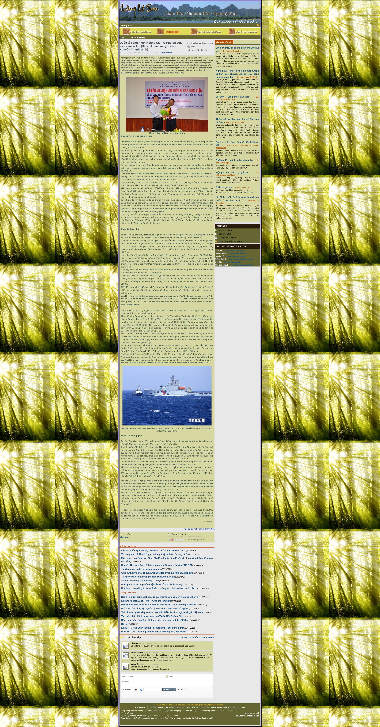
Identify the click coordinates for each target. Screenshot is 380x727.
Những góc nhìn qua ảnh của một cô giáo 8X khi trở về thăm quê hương (158, 604)
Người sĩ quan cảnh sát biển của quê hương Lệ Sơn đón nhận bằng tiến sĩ (159, 597)
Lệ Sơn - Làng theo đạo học (232, 96)
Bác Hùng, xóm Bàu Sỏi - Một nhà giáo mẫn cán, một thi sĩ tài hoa (155, 620)
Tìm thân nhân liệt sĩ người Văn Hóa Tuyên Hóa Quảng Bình (152, 616)
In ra (193, 46)
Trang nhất (126, 25)
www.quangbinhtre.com (241, 259)
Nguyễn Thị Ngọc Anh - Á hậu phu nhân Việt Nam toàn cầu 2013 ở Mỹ (157, 565)
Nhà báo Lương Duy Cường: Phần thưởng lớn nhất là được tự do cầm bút (160, 588)
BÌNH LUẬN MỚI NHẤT (224, 42)
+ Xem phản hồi (190, 637)
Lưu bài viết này (199, 50)
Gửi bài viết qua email (202, 43)
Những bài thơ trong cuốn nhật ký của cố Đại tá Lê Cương (151, 584)
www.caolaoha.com (238, 253)
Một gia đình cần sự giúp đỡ (232, 172)
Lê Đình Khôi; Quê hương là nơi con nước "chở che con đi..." (153, 550)
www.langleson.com (234, 250)
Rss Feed (258, 25)
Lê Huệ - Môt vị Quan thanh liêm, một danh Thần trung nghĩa (152, 627)
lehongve (167, 52)
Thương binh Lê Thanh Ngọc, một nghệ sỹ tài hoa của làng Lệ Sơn (155, 554)
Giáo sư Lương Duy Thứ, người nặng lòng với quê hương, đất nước (157, 573)
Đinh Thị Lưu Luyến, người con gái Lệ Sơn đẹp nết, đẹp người (153, 631)
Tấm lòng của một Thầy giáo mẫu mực (141, 569)
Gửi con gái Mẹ (224, 187)
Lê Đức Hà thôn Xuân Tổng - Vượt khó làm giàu (146, 600)
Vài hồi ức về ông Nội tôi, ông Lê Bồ (140, 580)
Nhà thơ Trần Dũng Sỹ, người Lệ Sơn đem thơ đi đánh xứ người (155, 608)
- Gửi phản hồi (207, 637)
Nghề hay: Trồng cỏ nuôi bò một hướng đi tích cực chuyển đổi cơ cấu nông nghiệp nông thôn (237, 73)
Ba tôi (124, 624)
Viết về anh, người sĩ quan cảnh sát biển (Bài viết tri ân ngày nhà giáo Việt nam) (162, 612)
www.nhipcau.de (232, 262)
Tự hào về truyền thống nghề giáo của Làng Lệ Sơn (148, 576)
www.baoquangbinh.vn (242, 265)
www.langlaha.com (235, 256)
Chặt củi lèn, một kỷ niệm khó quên (234, 160)
